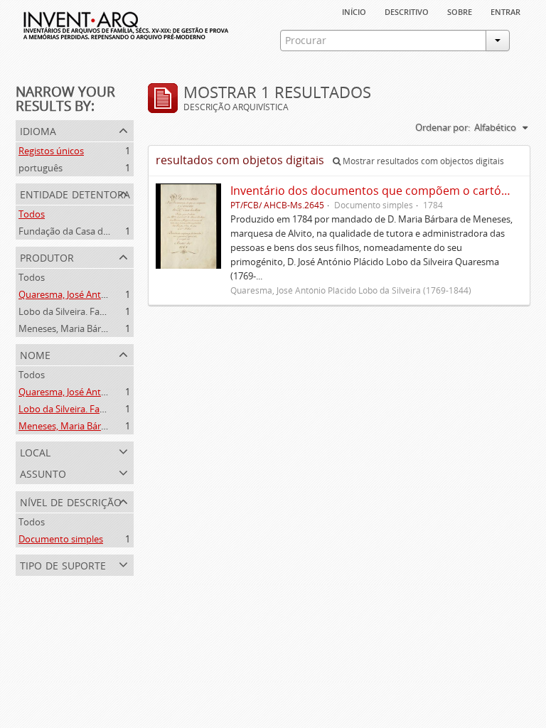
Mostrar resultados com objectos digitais (422, 161)
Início (354, 10)
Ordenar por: (442, 127)
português (40, 167)
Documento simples (60, 538)
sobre (459, 10)
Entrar (505, 10)
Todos (31, 214)
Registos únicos (51, 150)
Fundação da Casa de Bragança (83, 231)
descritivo (407, 10)
